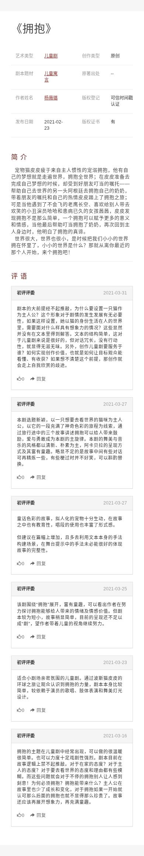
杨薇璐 (51, 98)
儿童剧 (51, 56)
